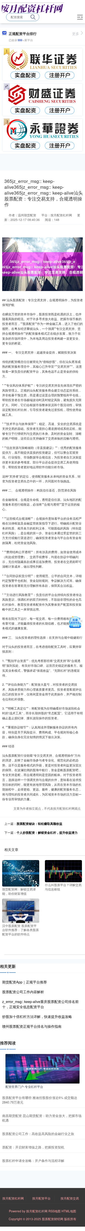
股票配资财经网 (52, 1219)
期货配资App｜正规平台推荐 (24, 982)
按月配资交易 (70, 1198)
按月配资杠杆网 (13, 1198)
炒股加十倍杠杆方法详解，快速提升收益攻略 (37, 1016)
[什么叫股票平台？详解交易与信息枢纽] (63, 871)
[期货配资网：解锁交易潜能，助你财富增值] (20, 873)
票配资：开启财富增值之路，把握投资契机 (33, 1147)
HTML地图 (68, 1211)
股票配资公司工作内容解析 (23, 991)
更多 (75, 33)
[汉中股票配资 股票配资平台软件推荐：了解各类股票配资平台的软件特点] (20, 910)
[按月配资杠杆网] (33, 7)
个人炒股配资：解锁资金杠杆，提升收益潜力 (47, 832)
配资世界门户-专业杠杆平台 (24, 1086)
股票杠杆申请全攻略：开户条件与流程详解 (33, 1160)
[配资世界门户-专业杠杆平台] (42, 1068)
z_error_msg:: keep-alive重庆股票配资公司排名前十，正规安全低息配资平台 (40, 1004)
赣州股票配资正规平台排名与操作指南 (31, 1026)
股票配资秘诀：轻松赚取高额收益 (39, 823)
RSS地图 (54, 1211)
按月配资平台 (41, 1198)
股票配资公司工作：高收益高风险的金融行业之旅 (38, 1133)
